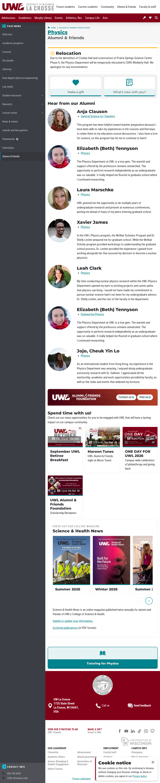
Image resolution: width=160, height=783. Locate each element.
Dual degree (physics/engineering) (20, 78)
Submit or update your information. (73, 621)
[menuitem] (8, 17)
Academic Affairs (56, 757)
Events (59, 18)
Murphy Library (43, 18)
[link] (103, 658)
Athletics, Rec (74, 18)
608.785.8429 (14, 773)
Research (7, 106)
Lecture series (9, 114)
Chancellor (53, 752)
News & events (10, 121)
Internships (8, 147)
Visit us (144, 397)
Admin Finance (55, 769)
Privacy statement (81, 778)
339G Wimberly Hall (17, 778)
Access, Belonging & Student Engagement (58, 763)
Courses (6, 51)
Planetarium (8, 139)
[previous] (141, 601)
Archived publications (65, 628)
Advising (6, 69)
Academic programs (12, 43)
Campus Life (92, 18)
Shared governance (87, 757)
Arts (105, 18)
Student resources (11, 97)
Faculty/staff (109, 752)
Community (107, 7)
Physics (58, 32)
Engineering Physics (92, 314)
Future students (65, 7)
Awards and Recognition (15, 130)
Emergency (136, 752)
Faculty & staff (147, 7)
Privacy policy (139, 776)
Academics (24, 18)
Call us (106, 705)
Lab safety (7, 86)
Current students (88, 7)
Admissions (8, 18)
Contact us (125, 397)
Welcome (7, 34)
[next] (149, 601)
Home (53, 28)
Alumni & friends (126, 7)
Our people (8, 60)
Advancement (84, 752)
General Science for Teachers (98, 116)
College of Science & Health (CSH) (74, 28)
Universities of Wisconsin (84, 763)
